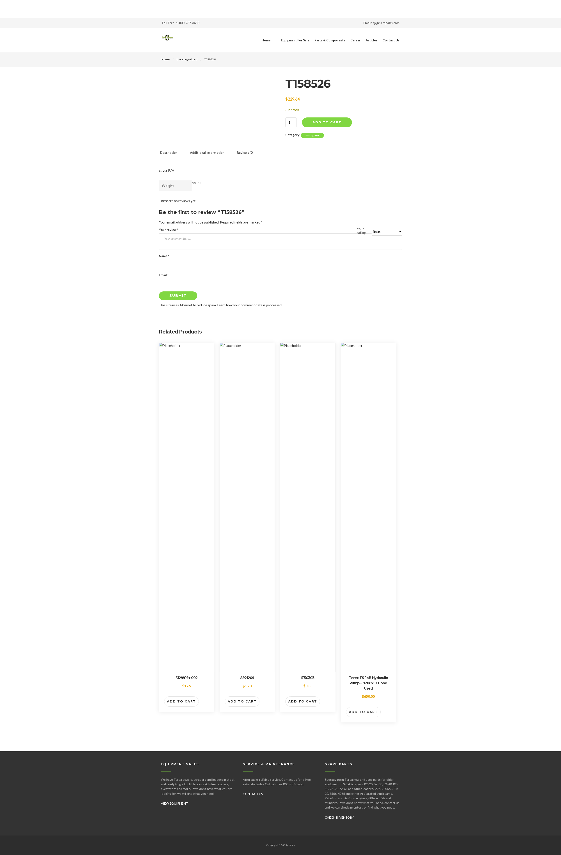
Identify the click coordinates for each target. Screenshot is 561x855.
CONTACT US (253, 794)
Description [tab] (169, 152)
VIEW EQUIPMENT (174, 803)
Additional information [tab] (207, 152)
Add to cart (326, 122)
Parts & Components (329, 40)
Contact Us (391, 40)
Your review (168, 230)
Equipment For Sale (295, 40)
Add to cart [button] (181, 701)
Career (355, 40)
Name (164, 256)
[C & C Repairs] (167, 40)
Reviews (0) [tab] (245, 152)
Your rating (362, 230)
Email (164, 275)
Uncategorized (186, 59)
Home (266, 40)
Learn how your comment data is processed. (249, 305)
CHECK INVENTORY (339, 817)
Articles (371, 40)
